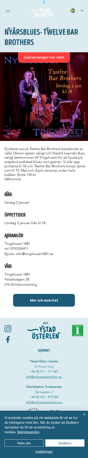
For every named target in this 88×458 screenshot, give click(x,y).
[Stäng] (81, 417)
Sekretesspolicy (28, 432)
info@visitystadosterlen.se (44, 377)
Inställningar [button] (44, 451)
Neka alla (24, 443)
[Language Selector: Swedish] (76, 10)
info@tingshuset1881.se (34, 254)
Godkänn (65, 443)
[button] (8, 11)
